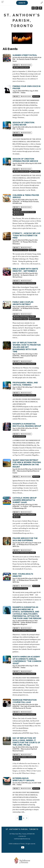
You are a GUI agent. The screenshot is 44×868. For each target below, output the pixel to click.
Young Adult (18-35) (21, 250)
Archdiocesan (26, 65)
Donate (22, 3)
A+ (33, 8)
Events (32, 250)
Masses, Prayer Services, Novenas (25, 212)
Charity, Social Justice (22, 67)
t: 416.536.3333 (22, 836)
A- (37, 8)
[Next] (26, 818)
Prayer (36, 96)
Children (17, 209)
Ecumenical (18, 135)
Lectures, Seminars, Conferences (25, 283)
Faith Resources (20, 436)
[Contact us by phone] (41, 2)
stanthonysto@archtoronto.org (22, 839)
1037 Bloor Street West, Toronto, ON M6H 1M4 (22, 834)
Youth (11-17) (19, 214)
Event (17, 65)
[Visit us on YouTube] (22, 847)
